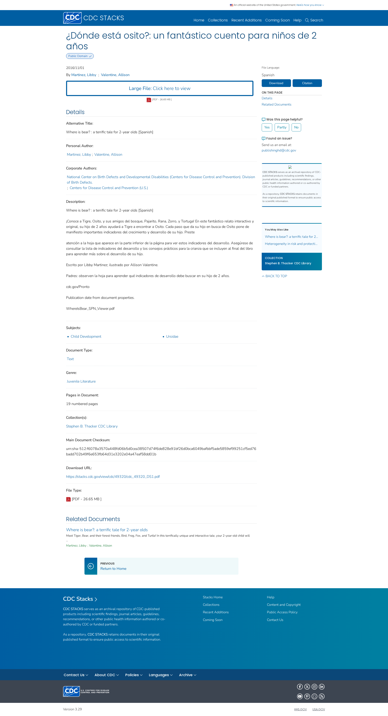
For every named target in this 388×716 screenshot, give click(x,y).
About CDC (105, 674)
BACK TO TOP (276, 276)
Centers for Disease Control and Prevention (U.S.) (109, 187)
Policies (132, 674)
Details (267, 98)
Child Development (86, 336)
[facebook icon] (300, 686)
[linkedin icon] (321, 686)
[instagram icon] (314, 686)
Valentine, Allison (115, 74)
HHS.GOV (300, 709)
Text (70, 358)
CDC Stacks (78, 599)
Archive (186, 674)
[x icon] (307, 686)
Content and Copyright (284, 604)
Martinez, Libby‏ (83, 74)
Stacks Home (213, 597)
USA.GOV (318, 709)
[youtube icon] (300, 696)
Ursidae (172, 336)
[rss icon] (321, 696)
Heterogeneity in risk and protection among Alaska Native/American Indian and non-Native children (292, 243)
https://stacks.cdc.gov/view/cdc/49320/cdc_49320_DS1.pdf (113, 476)
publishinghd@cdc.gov (279, 150)
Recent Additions (246, 20)
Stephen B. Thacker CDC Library (92, 426)
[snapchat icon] (314, 696)
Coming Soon (277, 20)
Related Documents (276, 104)
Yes (267, 127)
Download (276, 83)
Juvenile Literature (81, 381)
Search (316, 20)
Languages (159, 674)
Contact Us (275, 620)
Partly (282, 127)
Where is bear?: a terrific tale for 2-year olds (107, 530)
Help (297, 20)
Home (199, 20)
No (296, 127)
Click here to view (160, 88)
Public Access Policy (282, 612)
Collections (218, 20)
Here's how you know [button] (309, 5)
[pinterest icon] (307, 696)
